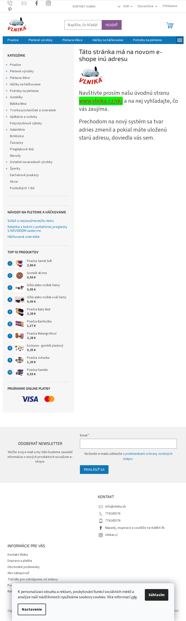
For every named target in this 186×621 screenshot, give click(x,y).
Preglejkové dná (22, 149)
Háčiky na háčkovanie (25, 84)
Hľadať (112, 25)
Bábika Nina (18, 103)
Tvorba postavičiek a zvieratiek (33, 110)
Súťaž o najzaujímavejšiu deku (31, 220)
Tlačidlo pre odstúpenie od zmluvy (33, 579)
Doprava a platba (20, 560)
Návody (15, 155)
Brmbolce (17, 136)
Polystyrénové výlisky (26, 123)
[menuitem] (13, 40)
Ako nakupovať (18, 573)
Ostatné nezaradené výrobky (31, 162)
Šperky (15, 168)
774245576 (112, 513)
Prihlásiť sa (94, 469)
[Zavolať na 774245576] (15, 3)
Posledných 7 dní (22, 188)
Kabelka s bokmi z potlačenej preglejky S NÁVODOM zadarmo (37, 228)
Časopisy (16, 142)
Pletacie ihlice (20, 77)
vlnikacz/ (111, 534)
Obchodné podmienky (24, 567)
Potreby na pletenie (24, 91)
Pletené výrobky (22, 71)
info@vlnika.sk (115, 506)
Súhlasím (156, 595)
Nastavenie (32, 609)
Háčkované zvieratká (23, 236)
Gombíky (16, 97)
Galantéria (17, 129)
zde (134, 597)
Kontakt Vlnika (84, 6)
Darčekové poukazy (24, 175)
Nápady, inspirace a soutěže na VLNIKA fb (135, 527)
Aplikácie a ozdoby (23, 116)
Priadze (15, 64)
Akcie (14, 181)
